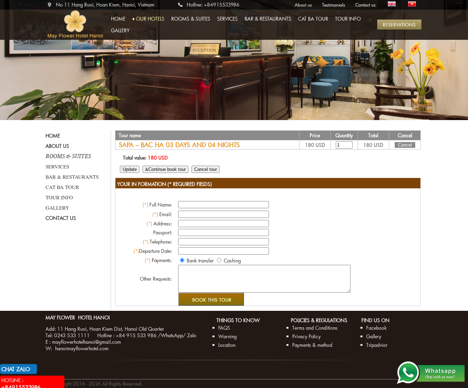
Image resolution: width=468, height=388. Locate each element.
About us (303, 5)
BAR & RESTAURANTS (268, 18)
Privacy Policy (306, 336)
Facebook (376, 328)
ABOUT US (57, 146)
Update (130, 169)
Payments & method (312, 345)
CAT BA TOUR (313, 18)
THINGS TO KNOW (238, 320)
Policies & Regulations (319, 320)
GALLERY (120, 30)
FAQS (224, 328)
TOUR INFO (348, 18)
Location (226, 345)
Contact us (365, 5)
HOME (118, 18)
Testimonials (333, 5)
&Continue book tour (165, 169)
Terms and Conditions (314, 328)
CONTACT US (61, 218)
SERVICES (227, 18)
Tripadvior (376, 345)
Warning (227, 336)
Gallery (373, 336)
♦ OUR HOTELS (148, 18)
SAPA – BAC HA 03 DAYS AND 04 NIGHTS (179, 145)
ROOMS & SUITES (190, 18)
